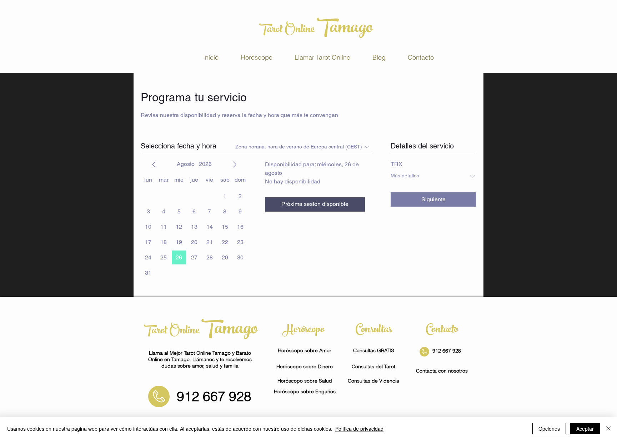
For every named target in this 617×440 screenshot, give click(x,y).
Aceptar (585, 428)
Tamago (345, 29)
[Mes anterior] (154, 164)
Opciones (549, 428)
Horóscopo (304, 330)
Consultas (373, 330)
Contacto (442, 330)
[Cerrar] (608, 428)
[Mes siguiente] (234, 164)
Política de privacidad (359, 428)
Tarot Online (288, 30)
